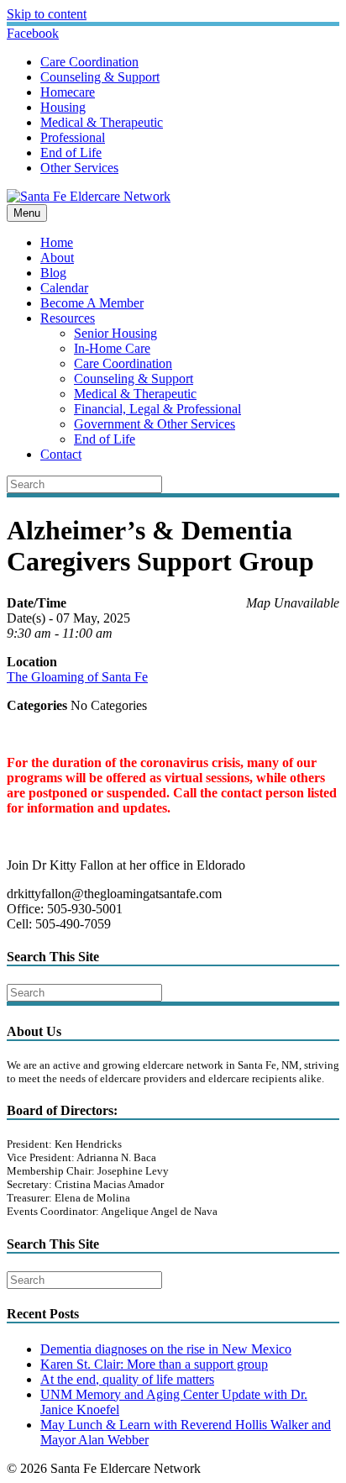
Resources (67, 318)
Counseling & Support (100, 77)
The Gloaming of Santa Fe (77, 677)
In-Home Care (112, 348)
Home (56, 242)
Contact (60, 454)
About (57, 257)
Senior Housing (115, 333)
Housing (63, 107)
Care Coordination (89, 62)
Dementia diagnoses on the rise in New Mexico (165, 1349)
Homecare (67, 92)
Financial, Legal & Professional (157, 409)
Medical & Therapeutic (101, 122)
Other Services (79, 167)
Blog (53, 273)
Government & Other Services (154, 424)
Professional (72, 137)
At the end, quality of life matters (127, 1379)
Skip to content (46, 14)
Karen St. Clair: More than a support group (154, 1364)
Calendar (64, 288)
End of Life (71, 152)
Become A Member (92, 303)
